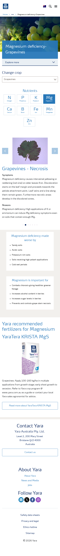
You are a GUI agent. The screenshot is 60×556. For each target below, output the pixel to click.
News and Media (30, 481)
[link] (9, 99)
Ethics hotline (30, 527)
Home (5, 14)
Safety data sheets (30, 515)
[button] (5, 151)
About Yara (30, 476)
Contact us (30, 452)
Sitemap (30, 533)
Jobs (30, 485)
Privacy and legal (30, 521)
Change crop (11, 73)
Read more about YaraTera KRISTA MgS (30, 406)
